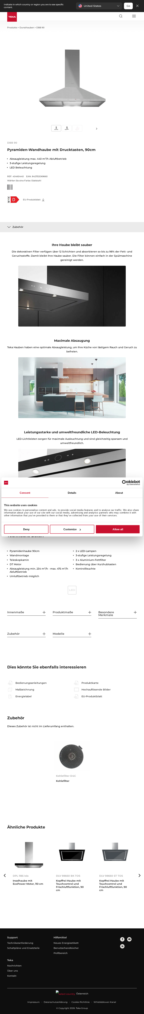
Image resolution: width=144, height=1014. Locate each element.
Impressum (33, 1002)
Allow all (118, 529)
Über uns (12, 970)
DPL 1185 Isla (21, 875)
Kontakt (11, 975)
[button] (99, 6)
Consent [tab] (25, 492)
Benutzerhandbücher (66, 948)
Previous (4, 875)
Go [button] (128, 6)
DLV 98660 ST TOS (111, 875)
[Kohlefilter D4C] (72, 756)
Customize (70, 529)
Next (96, 128)
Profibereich (61, 953)
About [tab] (119, 492)
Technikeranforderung (20, 942)
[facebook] (122, 939)
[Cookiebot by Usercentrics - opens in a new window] (124, 482)
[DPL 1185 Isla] (29, 856)
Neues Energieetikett (66, 942)
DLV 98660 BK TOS (68, 875)
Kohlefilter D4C (66, 775)
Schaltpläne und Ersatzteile (23, 948)
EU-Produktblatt (32, 199)
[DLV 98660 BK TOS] (72, 856)
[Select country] (127, 16)
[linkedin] (122, 946)
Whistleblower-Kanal (105, 1002)
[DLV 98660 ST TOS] (115, 856)
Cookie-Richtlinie (80, 1002)
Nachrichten (14, 965)
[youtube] (129, 939)
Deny (26, 529)
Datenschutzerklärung (55, 1002)
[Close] (137, 6)
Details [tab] (72, 492)
